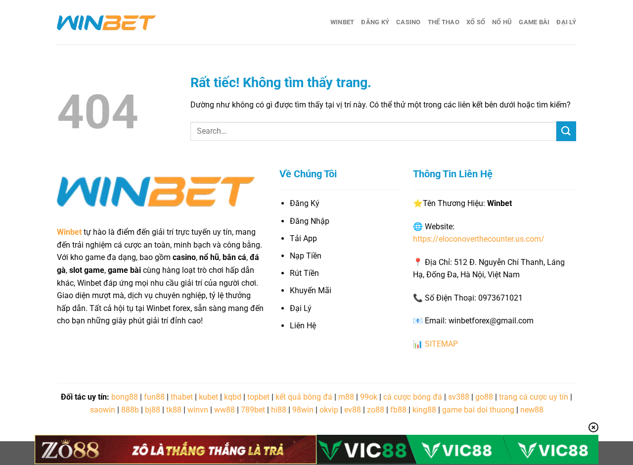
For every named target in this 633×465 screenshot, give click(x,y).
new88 (531, 409)
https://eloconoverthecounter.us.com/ (478, 239)
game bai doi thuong (478, 409)
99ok (368, 397)
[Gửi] (566, 131)
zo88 (375, 409)
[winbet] (106, 22)
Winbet (342, 22)
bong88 (124, 397)
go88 (484, 397)
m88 (346, 397)
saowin (102, 409)
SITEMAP (441, 344)
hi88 (278, 409)
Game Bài (534, 22)
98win (303, 409)
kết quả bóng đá (303, 397)
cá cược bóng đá (412, 397)
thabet (182, 397)
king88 (424, 409)
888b (130, 409)
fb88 (398, 409)
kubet (208, 397)
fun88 (154, 397)
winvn (197, 409)
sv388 (458, 397)
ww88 (224, 409)
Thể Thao (443, 22)
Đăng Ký (375, 22)
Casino (408, 22)
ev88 (352, 409)
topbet (258, 397)
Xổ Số (475, 22)
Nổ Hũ (502, 22)
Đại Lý (566, 22)
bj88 (152, 409)
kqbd (232, 397)
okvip (328, 409)
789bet (253, 409)
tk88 (173, 409)
